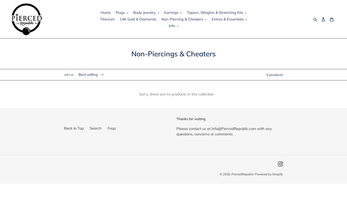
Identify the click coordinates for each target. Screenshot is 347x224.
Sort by (69, 74)
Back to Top (74, 128)
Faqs (112, 128)
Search (96, 128)
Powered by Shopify (269, 174)
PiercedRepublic (243, 174)
